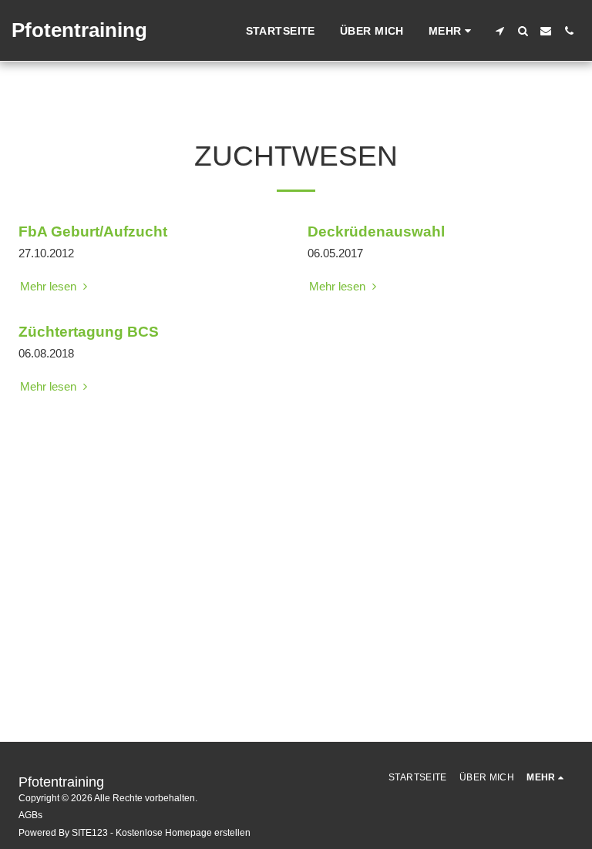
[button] (499, 30)
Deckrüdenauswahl (376, 231)
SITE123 (90, 832)
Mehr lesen (49, 286)
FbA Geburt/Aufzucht (92, 231)
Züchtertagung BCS (88, 332)
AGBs (30, 815)
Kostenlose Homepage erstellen (183, 832)
